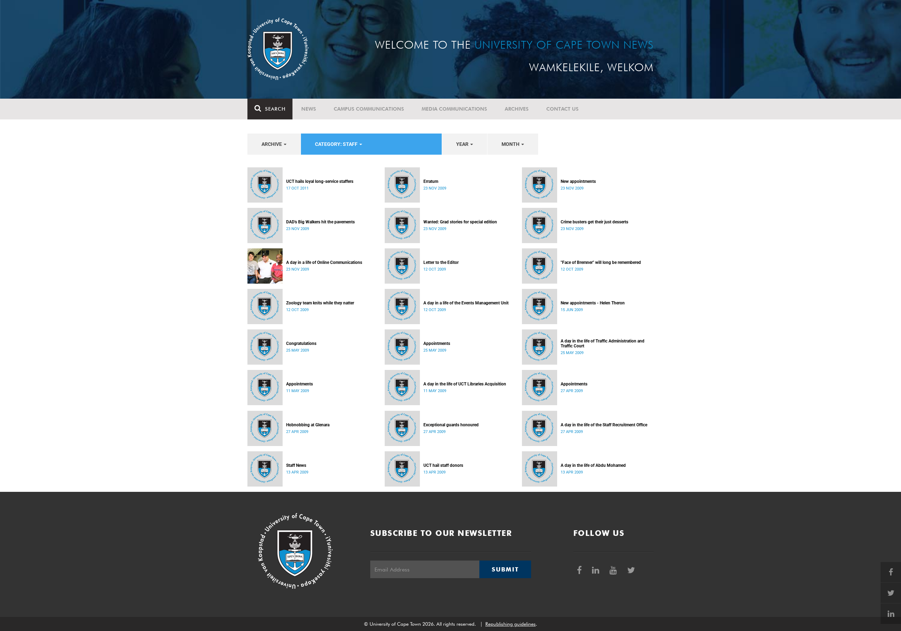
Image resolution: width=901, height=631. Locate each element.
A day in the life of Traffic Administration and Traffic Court (602, 343)
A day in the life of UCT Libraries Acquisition (464, 384)
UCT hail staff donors (443, 465)
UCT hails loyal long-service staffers (319, 181)
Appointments (436, 343)
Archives (517, 109)
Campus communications (369, 109)
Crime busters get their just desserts (594, 221)
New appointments (578, 181)
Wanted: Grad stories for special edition (460, 221)
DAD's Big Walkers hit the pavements (320, 221)
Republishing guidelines (510, 624)
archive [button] (272, 144)
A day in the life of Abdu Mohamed (593, 465)
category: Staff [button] (337, 144)
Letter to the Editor (441, 262)
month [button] (511, 144)
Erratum (430, 181)
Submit (505, 569)
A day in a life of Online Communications (324, 262)
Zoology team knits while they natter (320, 303)
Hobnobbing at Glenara (307, 424)
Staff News (296, 465)
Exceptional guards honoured (451, 424)
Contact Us (562, 109)
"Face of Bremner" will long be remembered (601, 262)
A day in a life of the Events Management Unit (466, 303)
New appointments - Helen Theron (593, 303)
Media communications (454, 109)
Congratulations (301, 343)
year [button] (463, 144)
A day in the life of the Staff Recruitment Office (604, 424)
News (308, 109)
